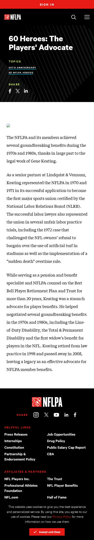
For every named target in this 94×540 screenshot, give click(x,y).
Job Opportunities (61, 434)
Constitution (14, 447)
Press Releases (16, 434)
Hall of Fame (56, 497)
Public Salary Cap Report (66, 447)
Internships (13, 440)
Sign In (47, 4)
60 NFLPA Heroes (21, 72)
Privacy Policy (62, 516)
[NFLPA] (47, 402)
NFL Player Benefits (62, 485)
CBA (50, 453)
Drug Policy (56, 440)
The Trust (54, 478)
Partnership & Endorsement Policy (19, 456)
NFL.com (11, 497)
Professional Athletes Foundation (21, 488)
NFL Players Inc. (17, 478)
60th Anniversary (22, 67)
